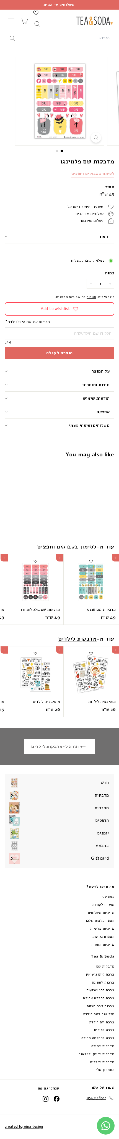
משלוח (91, 297)
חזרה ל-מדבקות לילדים (55, 746)
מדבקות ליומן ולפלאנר (96, 1054)
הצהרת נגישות (103, 936)
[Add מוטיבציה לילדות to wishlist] (91, 653)
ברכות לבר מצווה (100, 1006)
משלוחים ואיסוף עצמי (89, 425)
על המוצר (101, 371)
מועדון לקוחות (103, 904)
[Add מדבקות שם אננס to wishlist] (91, 561)
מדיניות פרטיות (102, 928)
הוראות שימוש (96, 398)
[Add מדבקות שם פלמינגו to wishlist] (91, 469)
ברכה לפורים (104, 1030)
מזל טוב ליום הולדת (98, 1014)
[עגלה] (24, 21)
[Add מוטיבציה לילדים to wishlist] (35, 653)
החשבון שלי (105, 1069)
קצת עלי (108, 896)
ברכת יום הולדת (101, 1022)
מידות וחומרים (95, 385)
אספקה (103, 412)
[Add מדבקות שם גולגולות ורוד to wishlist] (35, 561)
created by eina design (24, 1126)
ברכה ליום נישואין (100, 974)
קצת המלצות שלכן (100, 920)
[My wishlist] (36, 13)
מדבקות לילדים (77, 639)
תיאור (104, 236)
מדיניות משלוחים (101, 912)
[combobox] (59, 38)
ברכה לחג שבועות (100, 990)
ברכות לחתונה (103, 982)
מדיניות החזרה (103, 944)
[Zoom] (96, 137)
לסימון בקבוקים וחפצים (92, 173)
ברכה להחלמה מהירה (97, 1038)
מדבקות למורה (102, 1046)
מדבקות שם (105, 966)
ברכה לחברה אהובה (98, 998)
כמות (109, 273)
